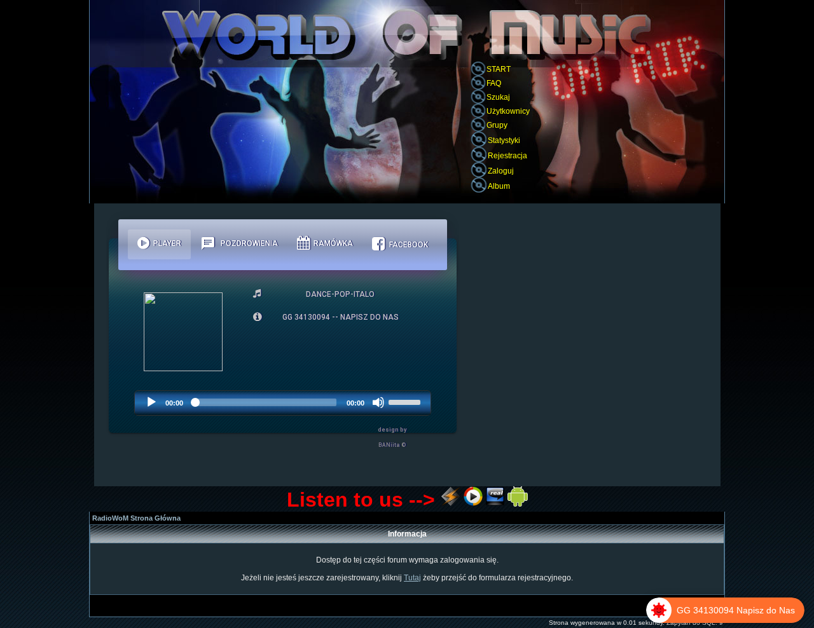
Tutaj (412, 577)
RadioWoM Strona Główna (136, 518)
